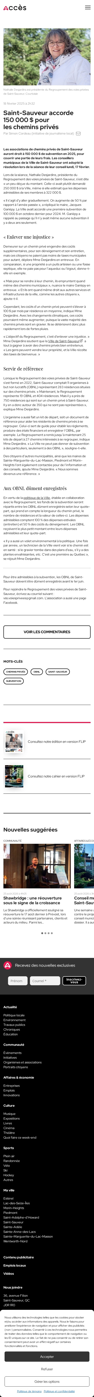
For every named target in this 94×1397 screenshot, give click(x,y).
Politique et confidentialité (59, 1391)
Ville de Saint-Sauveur (63, 341)
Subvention (13, 681)
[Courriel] (78, 133)
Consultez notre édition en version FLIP (57, 741)
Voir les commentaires (47, 632)
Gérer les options (47, 1381)
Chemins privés (15, 671)
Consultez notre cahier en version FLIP (56, 776)
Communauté (12, 840)
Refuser (47, 1369)
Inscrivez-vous (74, 980)
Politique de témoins (29, 1391)
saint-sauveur (57, 671)
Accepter (47, 1356)
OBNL (37, 671)
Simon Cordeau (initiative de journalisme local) (41, 133)
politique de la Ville (37, 498)
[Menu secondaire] (88, 7)
